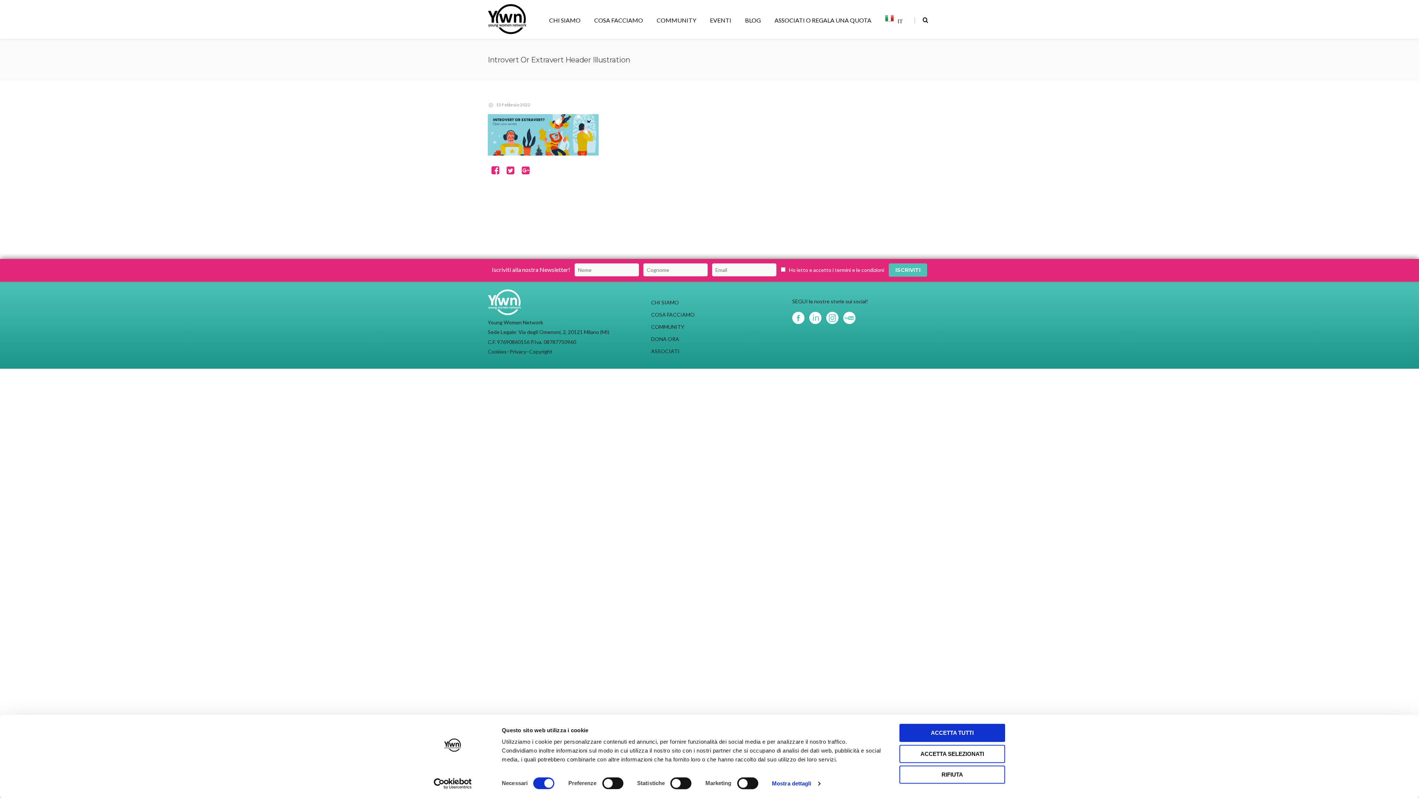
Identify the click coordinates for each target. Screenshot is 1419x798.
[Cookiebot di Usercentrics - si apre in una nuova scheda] (453, 783)
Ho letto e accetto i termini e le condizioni (836, 270)
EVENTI (720, 20)
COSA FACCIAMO (618, 20)
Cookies (497, 351)
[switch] (612, 783)
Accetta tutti (952, 733)
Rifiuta (952, 774)
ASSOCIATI (665, 351)
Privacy (518, 351)
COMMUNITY (676, 20)
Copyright (540, 351)
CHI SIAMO (565, 20)
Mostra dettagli (791, 783)
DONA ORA (665, 339)
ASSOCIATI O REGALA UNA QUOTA (823, 20)
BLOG (753, 20)
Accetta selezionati (952, 754)
